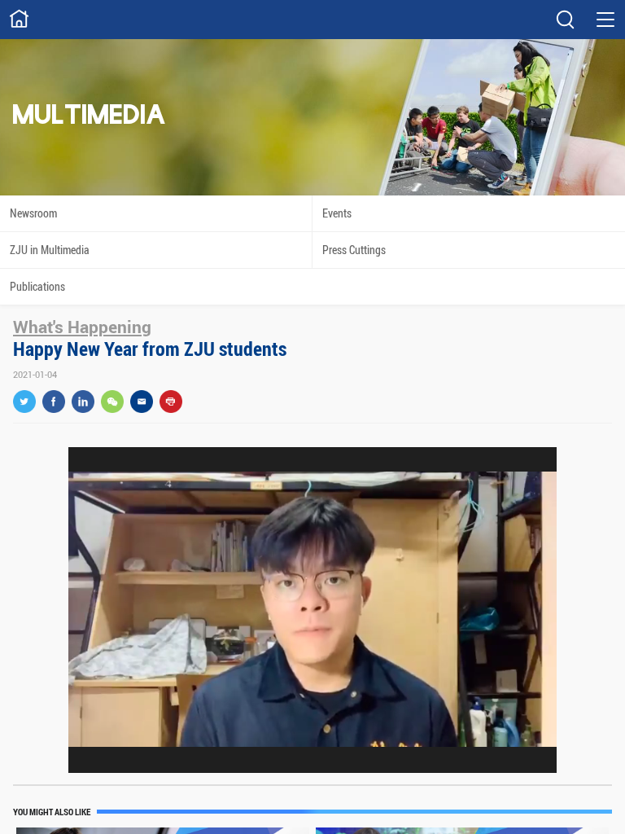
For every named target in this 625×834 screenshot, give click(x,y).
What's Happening (82, 326)
